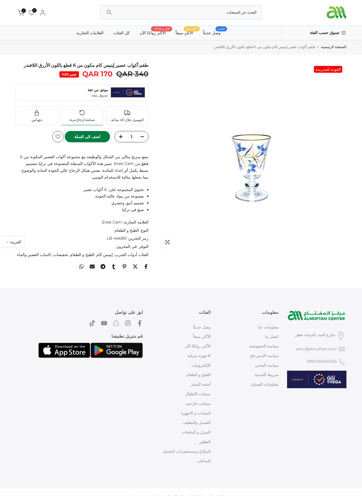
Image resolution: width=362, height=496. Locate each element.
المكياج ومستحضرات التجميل (187, 451)
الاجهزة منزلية (199, 355)
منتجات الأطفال (198, 393)
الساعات (204, 460)
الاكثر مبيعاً (186, 32)
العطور (205, 441)
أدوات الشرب (126, 254)
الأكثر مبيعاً (202, 336)
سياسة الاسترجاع (264, 355)
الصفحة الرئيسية (333, 47)
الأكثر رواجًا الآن (155, 32)
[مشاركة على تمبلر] (113, 266)
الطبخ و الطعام (127, 230)
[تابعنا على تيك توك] (92, 323)
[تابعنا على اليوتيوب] (104, 323)
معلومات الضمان (265, 384)
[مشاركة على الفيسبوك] (145, 266)
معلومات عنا (268, 327)
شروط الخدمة (267, 374)
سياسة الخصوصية (264, 346)
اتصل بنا (272, 336)
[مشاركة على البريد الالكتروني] (92, 266)
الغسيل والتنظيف (197, 422)
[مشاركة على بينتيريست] (124, 266)
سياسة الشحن (267, 365)
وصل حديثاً (214, 32)
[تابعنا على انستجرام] (128, 323)
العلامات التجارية (90, 32)
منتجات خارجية (198, 403)
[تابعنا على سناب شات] (116, 323)
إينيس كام (104, 254)
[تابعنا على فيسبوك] (140, 323)
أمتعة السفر (201, 384)
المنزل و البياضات (196, 432)
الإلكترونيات (201, 365)
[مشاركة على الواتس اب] (81, 266)
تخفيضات (60, 254)
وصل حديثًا (202, 327)
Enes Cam (112, 222)
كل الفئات (121, 32)
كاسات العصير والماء (34, 254)
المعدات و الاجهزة (196, 413)
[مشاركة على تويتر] (135, 266)
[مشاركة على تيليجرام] (102, 266)
